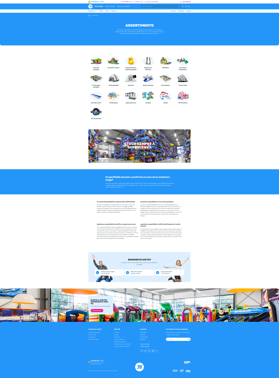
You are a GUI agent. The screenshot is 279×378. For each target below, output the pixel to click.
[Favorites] (185, 6)
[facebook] (141, 350)
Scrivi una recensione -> (96, 363)
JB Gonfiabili (99, 6)
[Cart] (189, 6)
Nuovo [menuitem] (107, 11)
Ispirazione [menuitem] (114, 11)
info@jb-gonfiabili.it (144, 346)
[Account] (182, 6)
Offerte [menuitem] (101, 11)
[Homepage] (90, 6)
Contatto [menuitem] (189, 11)
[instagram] (153, 350)
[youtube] (149, 350)
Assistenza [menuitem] (181, 11)
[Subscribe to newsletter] (189, 339)
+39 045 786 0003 (144, 344)
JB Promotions (110, 6)
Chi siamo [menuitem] (173, 11)
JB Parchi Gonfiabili (123, 6)
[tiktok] (156, 350)
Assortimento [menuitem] (91, 11)
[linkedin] (145, 350)
